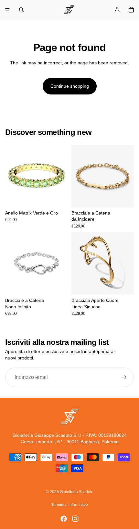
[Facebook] (64, 519)
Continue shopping (69, 86)
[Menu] (7, 9)
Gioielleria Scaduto (76, 492)
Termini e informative (69, 504)
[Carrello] (131, 10)
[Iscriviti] (124, 377)
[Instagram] (75, 519)
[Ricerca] (21, 10)
